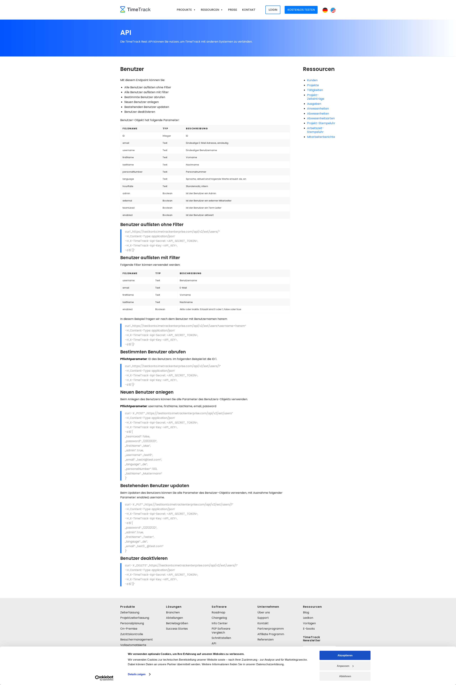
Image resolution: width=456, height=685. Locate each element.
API (214, 643)
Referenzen (265, 639)
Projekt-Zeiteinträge (315, 97)
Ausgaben (314, 104)
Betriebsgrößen (177, 623)
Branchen (173, 612)
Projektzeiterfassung (134, 618)
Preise (232, 10)
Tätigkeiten (315, 90)
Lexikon (308, 618)
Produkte (184, 10)
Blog (306, 612)
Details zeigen (137, 674)
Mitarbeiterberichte (321, 137)
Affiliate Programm (270, 634)
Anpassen (343, 665)
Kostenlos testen (301, 10)
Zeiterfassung (129, 612)
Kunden (312, 80)
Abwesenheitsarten (321, 118)
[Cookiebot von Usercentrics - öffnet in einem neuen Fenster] (104, 678)
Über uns (263, 612)
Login (273, 10)
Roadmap (218, 612)
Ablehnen (345, 676)
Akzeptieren (345, 655)
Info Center (220, 623)
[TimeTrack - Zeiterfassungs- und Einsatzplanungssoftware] (135, 10)
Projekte (313, 85)
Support (263, 618)
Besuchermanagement (136, 639)
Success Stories (177, 629)
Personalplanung (132, 623)
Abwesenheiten (318, 113)
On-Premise (128, 629)
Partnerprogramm (270, 629)
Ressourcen (210, 10)
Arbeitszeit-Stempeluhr (315, 130)
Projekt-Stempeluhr (321, 123)
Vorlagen (309, 623)
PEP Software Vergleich (221, 630)
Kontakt (248, 10)
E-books (309, 629)
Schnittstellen (221, 638)
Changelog (219, 618)
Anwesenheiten (318, 109)
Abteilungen (174, 618)
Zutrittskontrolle (131, 634)
